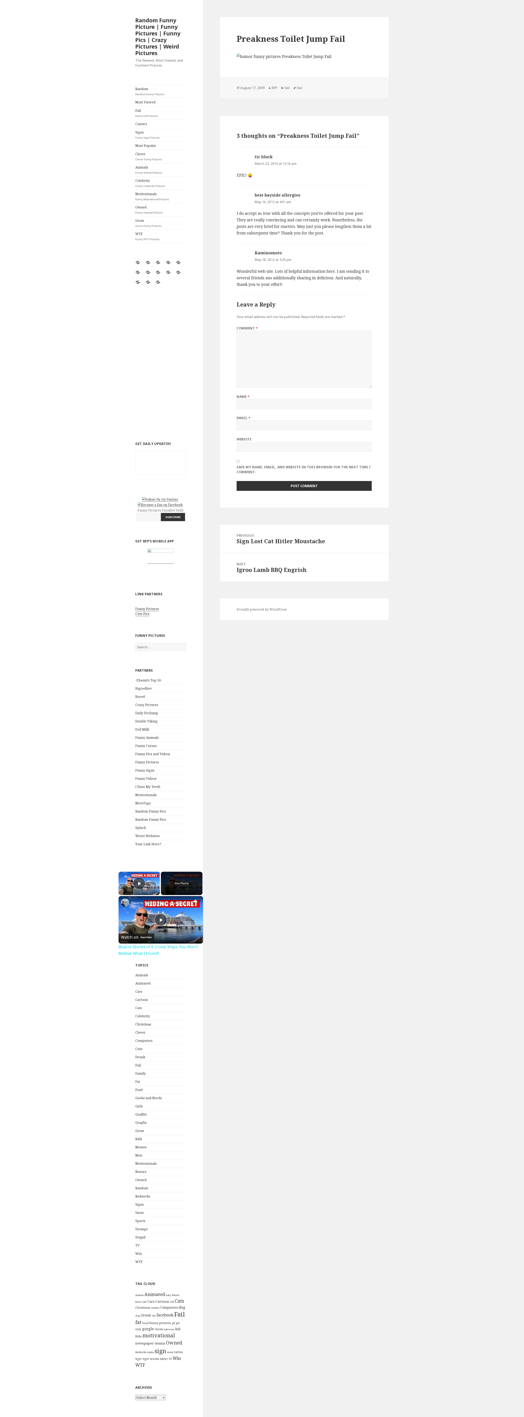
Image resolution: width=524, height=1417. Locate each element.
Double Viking (146, 721)
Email (243, 418)
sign (160, 1351)
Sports (140, 1221)
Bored (140, 696)
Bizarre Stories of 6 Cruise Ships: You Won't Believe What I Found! (160, 902)
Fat (137, 1081)
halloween (169, 1329)
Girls (139, 1106)
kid (177, 1329)
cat (172, 1302)
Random (149, 91)
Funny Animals (147, 737)
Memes (141, 1147)
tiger (138, 1359)
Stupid (140, 1237)
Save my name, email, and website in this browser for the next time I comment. (304, 469)
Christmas (143, 1024)
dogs (137, 1315)
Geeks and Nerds (148, 1098)
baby (168, 1295)
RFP (274, 88)
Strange (141, 1229)
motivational (158, 1335)
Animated (143, 983)
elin (154, 1315)
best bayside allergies (277, 195)
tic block (264, 157)
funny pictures (160, 1323)
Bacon (175, 1295)
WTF (147, 236)
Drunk (140, 1057)
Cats (138, 1008)
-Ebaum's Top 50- (148, 680)
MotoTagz (143, 803)
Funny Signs (144, 770)
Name (243, 396)
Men (138, 1155)
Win (138, 1253)
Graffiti (141, 1114)
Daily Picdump (146, 713)
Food (139, 1090)
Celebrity (150, 183)
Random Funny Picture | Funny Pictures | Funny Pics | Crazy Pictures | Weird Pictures (157, 36)
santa (150, 1352)
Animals (148, 169)
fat (138, 1322)
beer (138, 1302)
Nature (141, 1171)
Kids (138, 1139)
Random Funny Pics (150, 811)
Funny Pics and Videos (152, 754)
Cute (138, 1049)
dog (182, 1307)
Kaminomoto (268, 253)
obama (160, 1343)
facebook (165, 1315)
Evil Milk (142, 729)
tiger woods (151, 1359)
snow (170, 1352)
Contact (141, 124)
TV (137, 1245)
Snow (139, 1212)
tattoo (178, 1352)
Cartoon (141, 999)
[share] (195, 901)
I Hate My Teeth (147, 786)
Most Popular (145, 145)
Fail (146, 113)
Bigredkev (143, 688)
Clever (148, 156)
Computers (143, 1040)
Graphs (141, 1122)
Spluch (140, 827)
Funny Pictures (147, 609)
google (148, 1328)
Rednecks (142, 1196)
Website (244, 439)
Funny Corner (146, 746)
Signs (147, 134)
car (144, 1302)
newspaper (144, 1343)
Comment (247, 328)
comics (155, 1307)
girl (178, 1323)
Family (140, 1073)
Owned (149, 209)
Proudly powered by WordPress (262, 609)
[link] (125, 903)
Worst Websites (147, 836)
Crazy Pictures (146, 705)
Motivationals (152, 196)
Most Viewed (145, 102)
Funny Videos (145, 778)
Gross (148, 223)
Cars (138, 991)
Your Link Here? (148, 844)
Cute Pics (142, 613)
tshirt (164, 1359)
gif (173, 1323)
